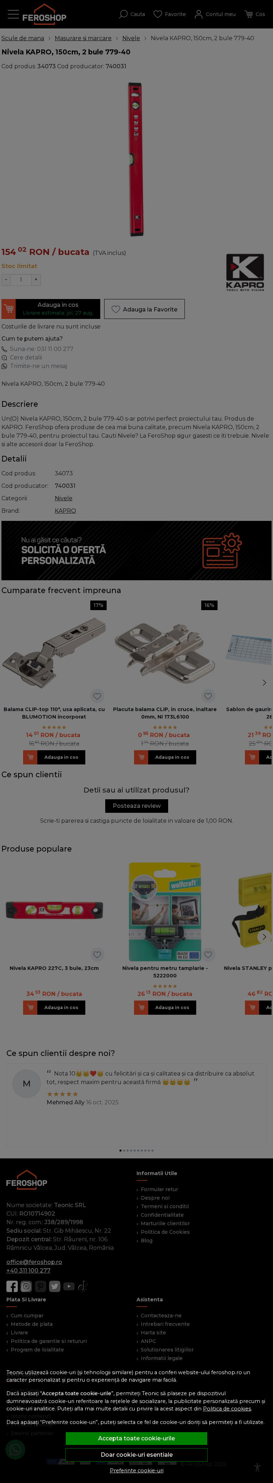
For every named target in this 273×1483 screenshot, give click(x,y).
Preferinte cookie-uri (137, 1470)
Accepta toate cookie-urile (136, 1438)
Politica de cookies (227, 1408)
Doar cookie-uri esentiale (137, 1454)
